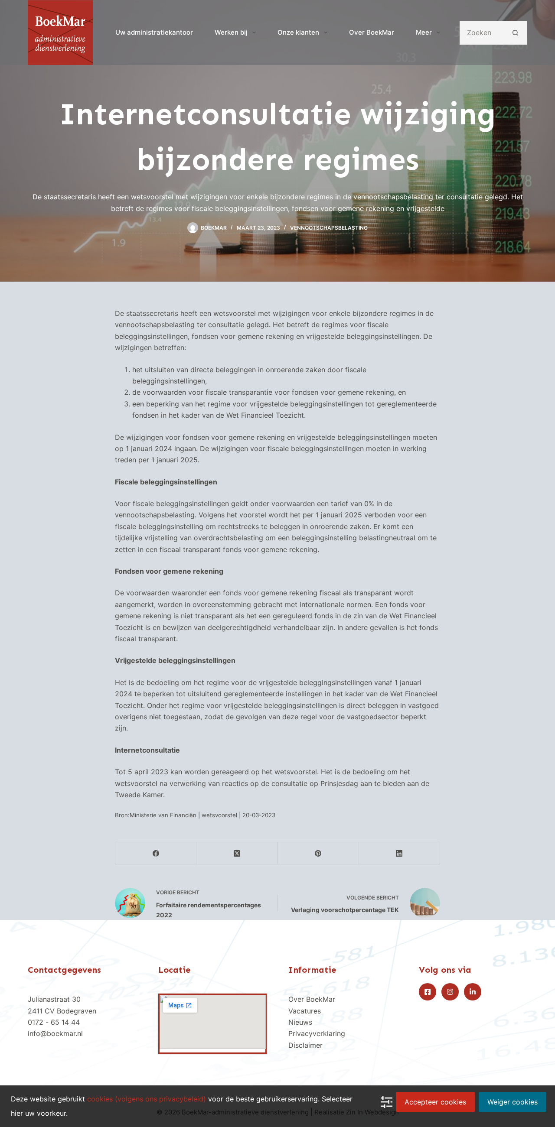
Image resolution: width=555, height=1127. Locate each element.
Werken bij (231, 32)
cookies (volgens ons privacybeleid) (146, 1099)
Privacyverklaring (316, 1033)
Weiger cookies (512, 1102)
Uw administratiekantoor (154, 32)
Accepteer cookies (435, 1102)
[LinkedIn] (399, 853)
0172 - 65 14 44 (54, 1022)
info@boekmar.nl (55, 1033)
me (315, 1045)
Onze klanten (298, 32)
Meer (424, 32)
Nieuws (300, 1022)
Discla (298, 1045)
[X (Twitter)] (237, 853)
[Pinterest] (318, 853)
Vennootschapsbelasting (329, 227)
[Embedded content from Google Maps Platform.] (213, 1022)
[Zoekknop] (515, 33)
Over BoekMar (371, 32)
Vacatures (304, 1011)
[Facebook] (155, 853)
